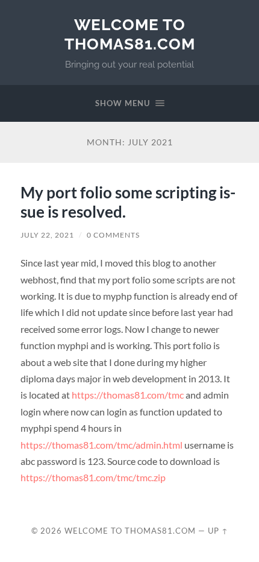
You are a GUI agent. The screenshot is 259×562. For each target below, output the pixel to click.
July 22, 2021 (47, 234)
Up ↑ (218, 530)
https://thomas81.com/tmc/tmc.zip (93, 477)
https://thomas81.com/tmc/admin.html (101, 444)
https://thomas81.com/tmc (128, 394)
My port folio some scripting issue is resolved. (128, 202)
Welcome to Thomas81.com (129, 34)
